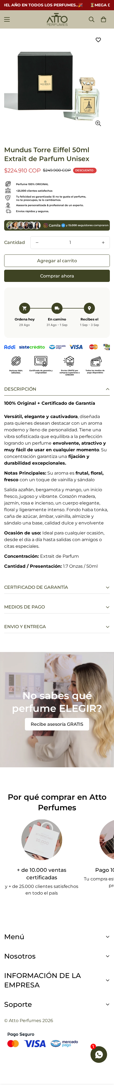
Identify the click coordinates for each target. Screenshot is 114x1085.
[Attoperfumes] (57, 19)
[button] (103, 19)
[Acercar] (98, 123)
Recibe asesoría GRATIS (57, 724)
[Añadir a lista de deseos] (98, 40)
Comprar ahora (57, 276)
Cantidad (14, 242)
